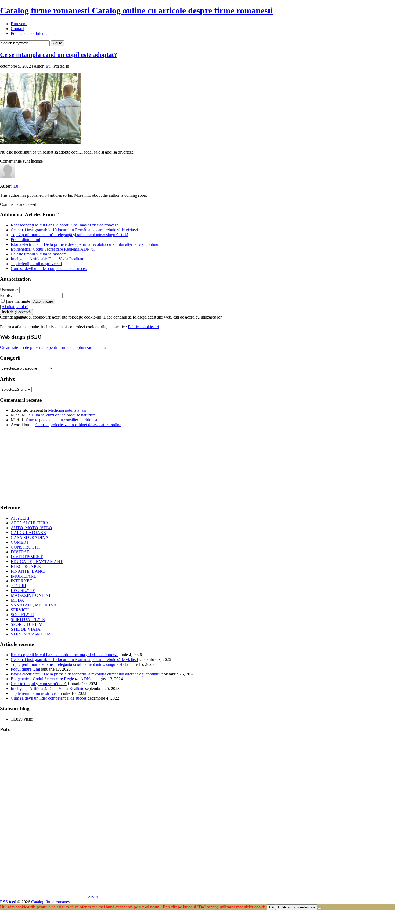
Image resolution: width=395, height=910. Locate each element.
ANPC (94, 897)
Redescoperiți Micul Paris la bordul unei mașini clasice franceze (65, 225)
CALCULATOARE (28, 532)
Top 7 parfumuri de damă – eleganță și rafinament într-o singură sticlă (69, 234)
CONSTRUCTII (25, 547)
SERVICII (20, 610)
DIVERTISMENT (27, 556)
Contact (17, 28)
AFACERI (20, 518)
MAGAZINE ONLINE (31, 595)
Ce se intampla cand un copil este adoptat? (58, 54)
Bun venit (19, 23)
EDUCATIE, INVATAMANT (37, 561)
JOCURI (18, 585)
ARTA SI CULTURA (30, 523)
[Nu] (319, 908)
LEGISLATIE (23, 590)
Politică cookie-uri (143, 326)
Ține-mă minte (17, 301)
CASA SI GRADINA (30, 537)
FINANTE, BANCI (28, 571)
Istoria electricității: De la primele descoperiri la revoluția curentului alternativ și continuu (85, 244)
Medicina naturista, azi (67, 410)
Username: (9, 289)
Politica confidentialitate (296, 907)
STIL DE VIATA (26, 629)
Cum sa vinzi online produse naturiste (63, 415)
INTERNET (21, 581)
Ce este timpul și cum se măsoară (39, 254)
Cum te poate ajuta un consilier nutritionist (61, 420)
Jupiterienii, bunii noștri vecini (36, 263)
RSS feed (8, 902)
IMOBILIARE (23, 576)
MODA (17, 600)
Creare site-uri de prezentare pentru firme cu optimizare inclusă (53, 347)
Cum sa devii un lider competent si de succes (49, 268)
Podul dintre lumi (25, 239)
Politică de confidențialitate (33, 33)
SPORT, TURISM (26, 624)
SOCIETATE (22, 614)
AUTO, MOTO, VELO (31, 527)
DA (271, 907)
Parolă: (6, 295)
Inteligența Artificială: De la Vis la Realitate (47, 259)
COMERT (20, 542)
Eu (48, 66)
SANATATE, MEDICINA (34, 605)
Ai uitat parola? (15, 306)
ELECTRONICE (26, 566)
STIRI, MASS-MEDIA (31, 634)
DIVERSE (20, 552)
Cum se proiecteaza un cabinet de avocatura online (78, 424)
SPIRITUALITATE (28, 619)
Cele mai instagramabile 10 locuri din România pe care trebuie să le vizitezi (74, 230)
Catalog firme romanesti (136, 10)
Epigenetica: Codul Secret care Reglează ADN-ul (53, 249)
